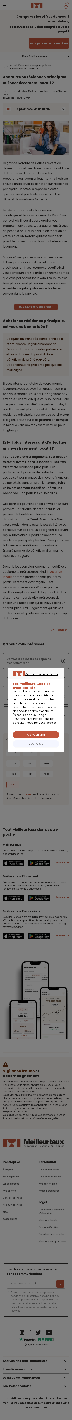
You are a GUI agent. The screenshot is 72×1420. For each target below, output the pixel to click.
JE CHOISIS (36, 744)
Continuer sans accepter (34, 678)
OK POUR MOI (36, 735)
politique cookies (45, 723)
